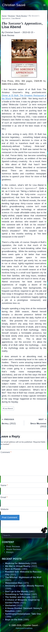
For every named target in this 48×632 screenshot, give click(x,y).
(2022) (21, 566)
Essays (9, 552)
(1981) (20, 591)
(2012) (9, 421)
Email (4, 497)
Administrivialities (24, 628)
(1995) (21, 594)
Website (4, 509)
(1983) (16, 569)
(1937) (21, 597)
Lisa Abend (8, 408)
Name (4, 485)
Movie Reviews (13, 549)
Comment (6, 452)
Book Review (8, 35)
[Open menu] (44, 5)
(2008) (21, 563)
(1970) (17, 583)
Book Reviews (13, 546)
